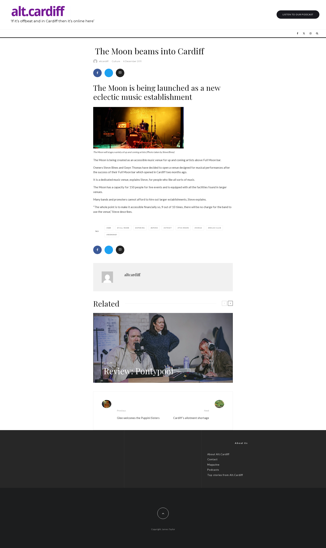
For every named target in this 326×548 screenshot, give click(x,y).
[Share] (97, 73)
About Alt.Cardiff (218, 454)
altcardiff (103, 61)
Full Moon (123, 228)
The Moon (184, 228)
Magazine (213, 464)
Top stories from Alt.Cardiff (225, 475)
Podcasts (213, 469)
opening (140, 228)
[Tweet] (109, 73)
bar (109, 228)
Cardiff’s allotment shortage (191, 414)
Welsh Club (215, 228)
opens (155, 228)
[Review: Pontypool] (163, 348)
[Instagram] (310, 33)
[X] (304, 33)
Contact (212, 459)
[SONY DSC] (138, 127)
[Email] (120, 73)
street (168, 228)
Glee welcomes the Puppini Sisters (138, 414)
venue (199, 228)
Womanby (112, 235)
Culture (116, 61)
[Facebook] (298, 33)
